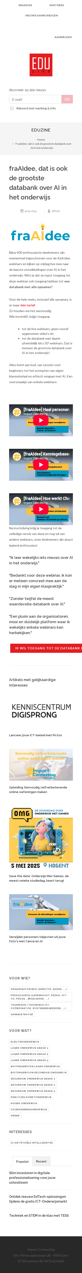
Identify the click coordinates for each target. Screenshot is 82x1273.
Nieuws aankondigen (41, 15)
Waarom (25, 5)
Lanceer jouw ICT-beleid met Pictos (35, 735)
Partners (56, 5)
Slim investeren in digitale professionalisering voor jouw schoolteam (32, 1177)
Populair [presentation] (22, 1161)
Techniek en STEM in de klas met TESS (39, 1215)
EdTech (55, 211)
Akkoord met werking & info (36, 108)
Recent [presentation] (41, 1161)
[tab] (23, 1161)
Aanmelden (63, 37)
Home (41, 139)
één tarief (27, 305)
